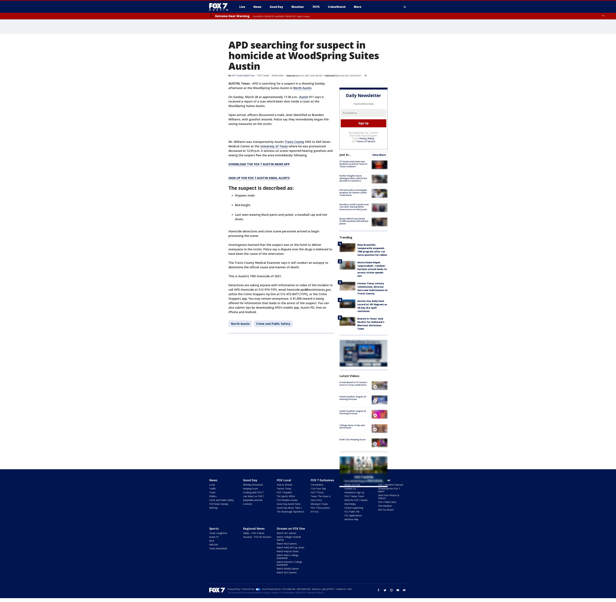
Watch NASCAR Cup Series (290, 547)
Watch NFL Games (286, 533)
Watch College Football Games (289, 538)
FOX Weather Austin (287, 500)
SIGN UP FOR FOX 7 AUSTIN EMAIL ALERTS (259, 178)
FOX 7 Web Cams (387, 502)
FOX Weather (385, 505)
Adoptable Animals (252, 500)
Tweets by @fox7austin (353, 491)
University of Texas (274, 146)
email (404, 590)
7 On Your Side (318, 488)
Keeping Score (250, 488)
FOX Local (284, 480)
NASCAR (213, 544)
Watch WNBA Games (288, 568)
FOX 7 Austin (263, 75)
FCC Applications (353, 515)
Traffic (212, 488)
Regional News (254, 528)
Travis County (294, 142)
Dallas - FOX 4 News (253, 533)
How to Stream (285, 484)
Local (212, 484)
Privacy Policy (366, 138)
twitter (385, 590)
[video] (380, 385)
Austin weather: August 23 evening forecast (352, 398)
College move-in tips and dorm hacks (352, 426)
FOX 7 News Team (354, 496)
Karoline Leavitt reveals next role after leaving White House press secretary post (354, 207)
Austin (303, 97)
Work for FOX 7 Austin (356, 500)
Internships (350, 503)
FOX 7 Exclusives (322, 480)
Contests (247, 503)
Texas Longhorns (218, 533)
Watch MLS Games (287, 572)
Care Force (316, 500)
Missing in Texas (319, 503)
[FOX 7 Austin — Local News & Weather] (219, 7)
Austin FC (214, 536)
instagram (391, 590)
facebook (378, 590)
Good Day (250, 480)
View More (379, 155)
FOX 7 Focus (317, 492)
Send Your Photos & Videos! (388, 497)
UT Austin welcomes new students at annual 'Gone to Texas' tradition (353, 164)
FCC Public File (351, 511)
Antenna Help (351, 519)
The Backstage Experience (290, 511)
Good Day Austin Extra (288, 503)
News (213, 480)
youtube (397, 590)
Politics (213, 496)
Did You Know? (386, 509)
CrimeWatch (317, 484)
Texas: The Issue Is (320, 496)
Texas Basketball (218, 548)
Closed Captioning (353, 507)
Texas (212, 492)
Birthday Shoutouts (253, 484)
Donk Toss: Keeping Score (352, 439)
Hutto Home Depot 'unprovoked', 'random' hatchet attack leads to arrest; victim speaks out (372, 269)
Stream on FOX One (291, 528)
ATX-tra (314, 511)
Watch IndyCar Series (288, 551)
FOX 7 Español (284, 492)
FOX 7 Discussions (320, 507)
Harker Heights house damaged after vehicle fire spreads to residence (353, 178)
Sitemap (213, 507)
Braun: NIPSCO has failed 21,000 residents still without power (353, 221)
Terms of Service (365, 141)
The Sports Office (286, 496)
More (357, 7)
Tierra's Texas (284, 488)
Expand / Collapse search (405, 6)
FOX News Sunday (218, 503)
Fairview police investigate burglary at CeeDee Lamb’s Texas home (353, 192)
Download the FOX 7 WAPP (389, 490)
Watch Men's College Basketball (288, 557)
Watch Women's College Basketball (289, 563)
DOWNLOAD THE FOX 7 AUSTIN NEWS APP (259, 164)
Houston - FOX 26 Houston (257, 536)
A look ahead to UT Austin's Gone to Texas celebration (353, 383)
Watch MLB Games (287, 543)
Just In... (345, 155)
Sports (214, 528)
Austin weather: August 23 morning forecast (352, 412)
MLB (211, 540)
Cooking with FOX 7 (253, 492)
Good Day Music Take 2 (289, 507)
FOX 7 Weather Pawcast (390, 484)
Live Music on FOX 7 (253, 496)
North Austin (277, 75)
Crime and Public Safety (273, 324)
